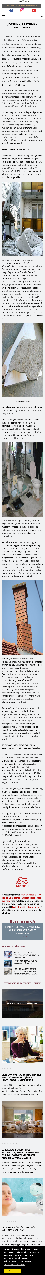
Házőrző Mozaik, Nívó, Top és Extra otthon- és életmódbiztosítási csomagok (22, 897)
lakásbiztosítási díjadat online (26, 907)
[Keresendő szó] (42, 16)
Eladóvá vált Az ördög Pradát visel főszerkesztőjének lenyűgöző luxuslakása (21, 1077)
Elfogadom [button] (12, 1271)
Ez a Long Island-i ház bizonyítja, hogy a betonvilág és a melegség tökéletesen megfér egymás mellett (21, 1153)
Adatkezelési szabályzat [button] (15, 1265)
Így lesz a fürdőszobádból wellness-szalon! (19, 1229)
